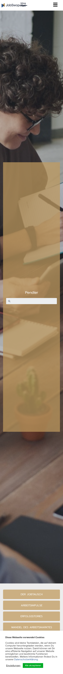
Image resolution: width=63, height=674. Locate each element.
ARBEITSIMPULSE (31, 605)
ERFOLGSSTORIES (31, 616)
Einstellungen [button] (13, 665)
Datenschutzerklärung (26, 659)
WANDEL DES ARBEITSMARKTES (31, 627)
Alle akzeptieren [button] (33, 665)
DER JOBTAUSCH (32, 594)
